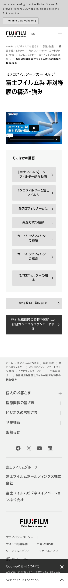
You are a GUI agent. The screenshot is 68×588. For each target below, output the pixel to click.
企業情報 (13, 423)
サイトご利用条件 (17, 544)
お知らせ (13, 433)
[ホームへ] (16, 34)
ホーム (9, 47)
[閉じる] (61, 567)
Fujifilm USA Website (21, 21)
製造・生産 (49, 47)
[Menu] (60, 34)
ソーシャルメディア (18, 551)
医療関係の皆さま (20, 403)
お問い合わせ (45, 544)
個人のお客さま (18, 393)
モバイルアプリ (48, 551)
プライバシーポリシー (19, 537)
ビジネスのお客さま (28, 47)
